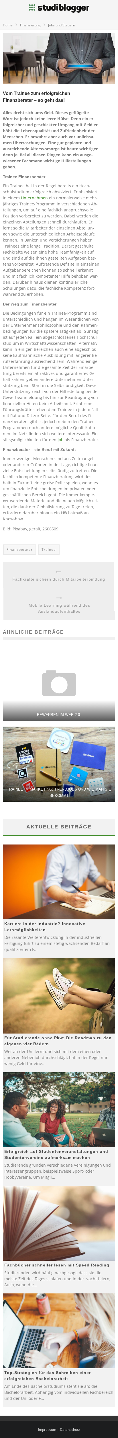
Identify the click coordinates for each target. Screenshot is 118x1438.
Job (61, 439)
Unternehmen (34, 198)
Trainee (49, 549)
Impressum (47, 1429)
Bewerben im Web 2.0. (59, 715)
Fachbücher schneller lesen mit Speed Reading (56, 1265)
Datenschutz (70, 1429)
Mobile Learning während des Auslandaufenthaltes (59, 608)
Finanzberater (20, 549)
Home (8, 25)
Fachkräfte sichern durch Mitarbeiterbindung (58, 579)
